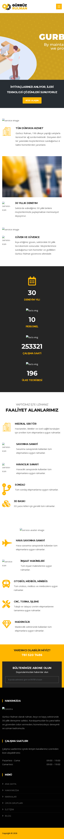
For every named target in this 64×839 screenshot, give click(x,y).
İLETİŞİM (9, 809)
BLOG (8, 815)
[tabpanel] (32, 46)
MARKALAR (11, 796)
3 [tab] (36, 69)
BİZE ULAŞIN (32, 100)
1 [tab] (27, 69)
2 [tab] (32, 69)
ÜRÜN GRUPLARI (14, 802)
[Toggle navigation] (59, 6)
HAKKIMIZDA (12, 790)
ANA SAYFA (10, 783)
